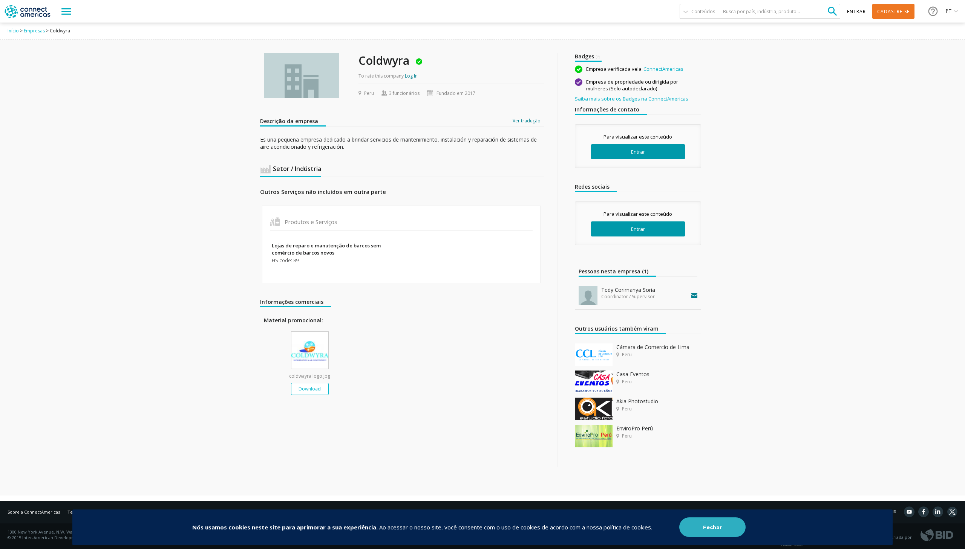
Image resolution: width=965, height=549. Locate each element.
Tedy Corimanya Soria (628, 289)
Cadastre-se (893, 11)
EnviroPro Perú (634, 428)
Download (310, 389)
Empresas (34, 30)
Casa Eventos (632, 374)
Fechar (712, 527)
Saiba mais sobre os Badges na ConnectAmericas (631, 98)
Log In (411, 76)
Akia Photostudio (637, 401)
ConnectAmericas (663, 69)
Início (13, 30)
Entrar (638, 151)
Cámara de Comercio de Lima (652, 347)
